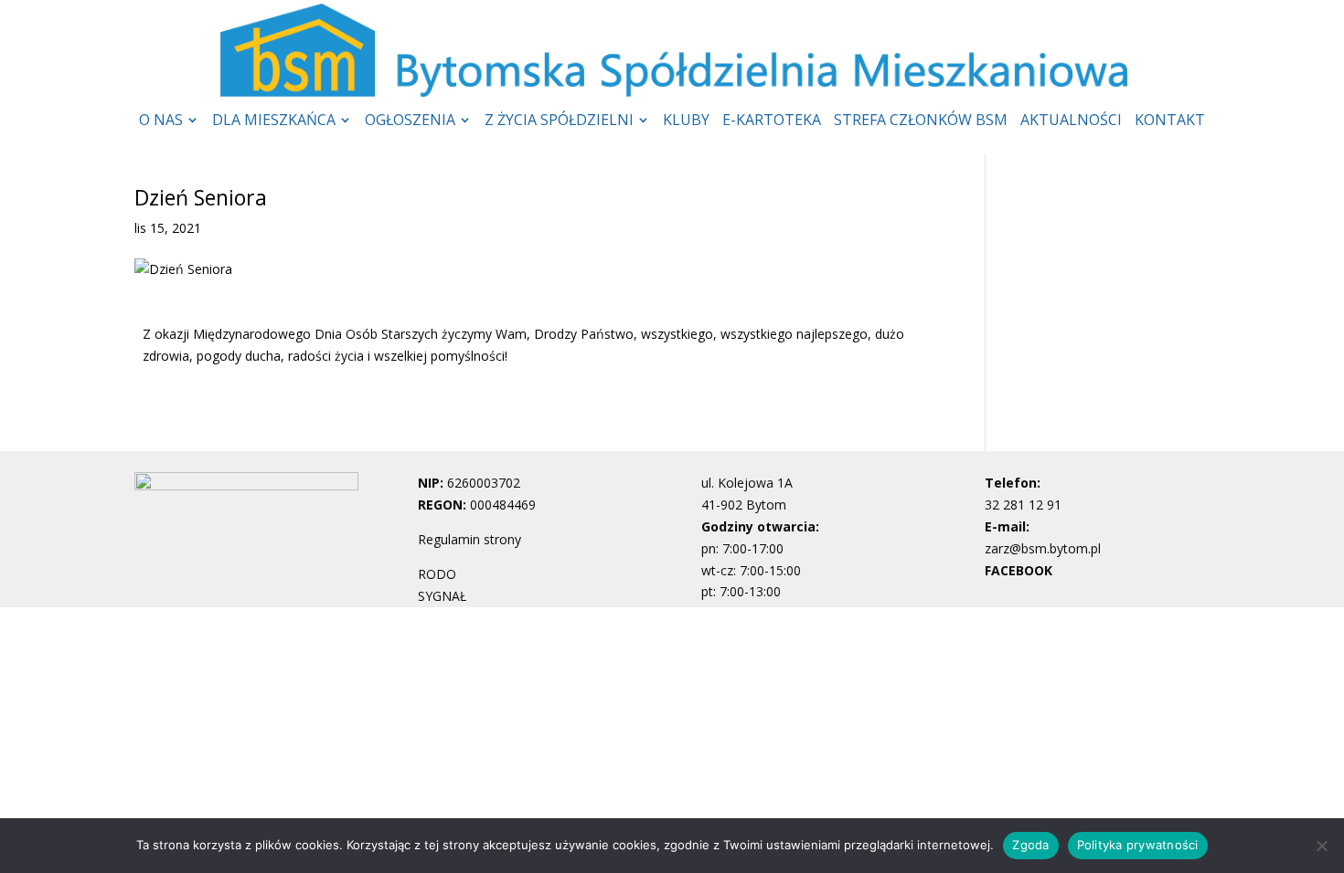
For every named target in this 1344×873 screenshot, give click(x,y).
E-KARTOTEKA (771, 121)
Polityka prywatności (1138, 844)
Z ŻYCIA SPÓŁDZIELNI (559, 121)
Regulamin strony (469, 539)
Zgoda (1030, 844)
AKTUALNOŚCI (1071, 121)
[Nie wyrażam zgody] (1321, 845)
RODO (437, 574)
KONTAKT (1170, 121)
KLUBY (686, 121)
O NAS (161, 121)
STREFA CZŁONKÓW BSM (921, 121)
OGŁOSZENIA (410, 121)
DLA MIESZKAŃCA (274, 121)
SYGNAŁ (442, 596)
